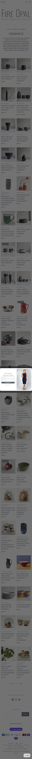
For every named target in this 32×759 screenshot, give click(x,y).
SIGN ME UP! (8, 382)
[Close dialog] (31, 369)
